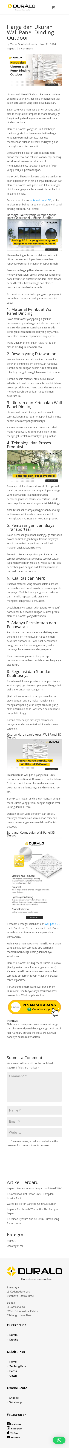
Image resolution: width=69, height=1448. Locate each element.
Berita (13, 1371)
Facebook (15, 1424)
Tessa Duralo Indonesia (24, 44)
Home (13, 1361)
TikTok (14, 1433)
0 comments (26, 48)
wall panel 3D (53, 924)
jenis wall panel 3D (40, 200)
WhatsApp (15, 1402)
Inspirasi (11, 48)
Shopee (14, 1397)
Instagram (16, 1428)
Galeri (13, 1375)
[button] (59, 1440)
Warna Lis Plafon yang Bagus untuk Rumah (31, 1203)
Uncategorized (15, 1246)
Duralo (13, 1335)
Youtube (16, 1437)
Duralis (13, 1339)
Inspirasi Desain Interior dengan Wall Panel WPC (34, 1188)
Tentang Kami (18, 1366)
